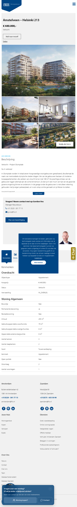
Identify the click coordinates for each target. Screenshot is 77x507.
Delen (5, 41)
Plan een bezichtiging (16, 220)
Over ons (4, 469)
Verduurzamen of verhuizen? (49, 449)
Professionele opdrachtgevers (49, 445)
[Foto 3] (57, 109)
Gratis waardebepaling (47, 421)
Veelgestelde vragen (46, 429)
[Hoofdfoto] (38, 70)
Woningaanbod (7, 421)
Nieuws (4, 461)
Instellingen (38, 258)
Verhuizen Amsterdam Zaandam (50, 437)
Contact (4, 465)
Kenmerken (6, 258)
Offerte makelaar (45, 433)
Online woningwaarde (47, 425)
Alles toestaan (38, 262)
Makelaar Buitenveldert (9, 477)
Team (3, 473)
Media (15, 258)
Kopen (4, 425)
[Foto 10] (57, 136)
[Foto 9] (20, 136)
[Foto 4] (20, 109)
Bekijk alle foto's (65, 144)
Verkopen (5, 429)
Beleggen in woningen (47, 441)
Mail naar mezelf (12, 36)
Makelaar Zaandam (8, 481)
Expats (4, 433)
